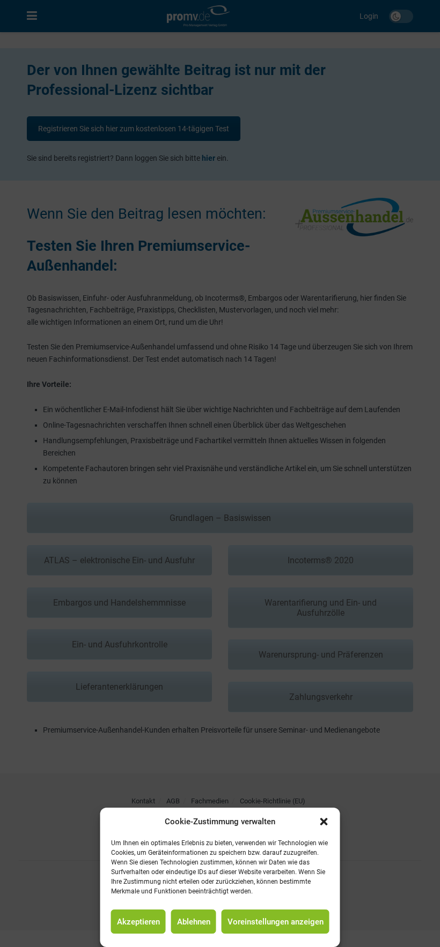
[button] (324, 821)
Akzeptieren (138, 922)
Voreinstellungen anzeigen (276, 922)
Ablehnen (193, 922)
